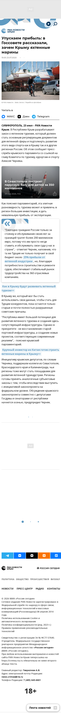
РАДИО (40, 589)
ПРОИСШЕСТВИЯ (39, 579)
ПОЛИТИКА (8, 579)
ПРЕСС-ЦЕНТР (25, 589)
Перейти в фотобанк (33, 102)
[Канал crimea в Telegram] (7, 555)
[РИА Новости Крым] (13, 30)
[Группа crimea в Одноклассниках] (44, 555)
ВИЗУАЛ (55, 579)
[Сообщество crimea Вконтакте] (20, 555)
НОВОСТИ (7, 589)
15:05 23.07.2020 (9, 57)
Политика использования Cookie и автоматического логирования (21, 620)
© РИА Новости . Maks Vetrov (13, 102)
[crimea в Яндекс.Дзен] (32, 555)
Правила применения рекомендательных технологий (25, 629)
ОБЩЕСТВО (22, 579)
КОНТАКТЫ (53, 589)
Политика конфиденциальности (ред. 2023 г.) (26, 625)
